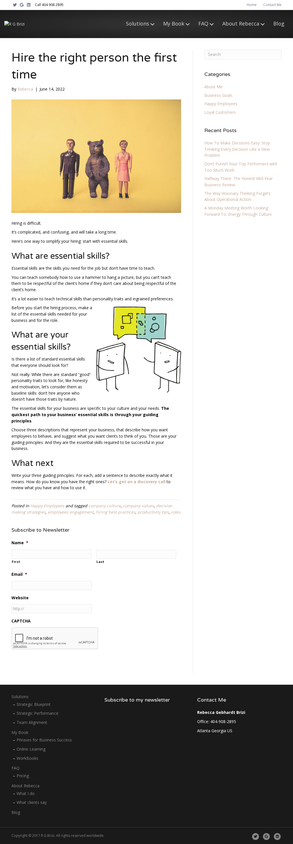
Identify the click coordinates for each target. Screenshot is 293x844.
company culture (104, 505)
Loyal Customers (220, 112)
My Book (173, 23)
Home (252, 4)
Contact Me (272, 4)
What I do (26, 793)
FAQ (203, 23)
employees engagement (71, 512)
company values (138, 505)
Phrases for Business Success (44, 740)
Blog (278, 23)
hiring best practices (115, 512)
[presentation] (54, 638)
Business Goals (218, 95)
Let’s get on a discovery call (136, 481)
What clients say (32, 802)
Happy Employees (47, 505)
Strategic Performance (37, 713)
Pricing (23, 775)
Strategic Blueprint (34, 704)
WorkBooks (27, 758)
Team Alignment (32, 722)
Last (100, 561)
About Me (213, 86)
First (16, 561)
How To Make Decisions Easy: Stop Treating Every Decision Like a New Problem (237, 149)
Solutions (137, 23)
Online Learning (31, 749)
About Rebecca (240, 23)
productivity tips (153, 512)
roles (176, 512)
